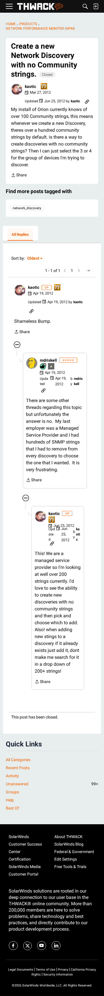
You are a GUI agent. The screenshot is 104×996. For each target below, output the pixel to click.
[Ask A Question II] (44, 86)
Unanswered (52, 784)
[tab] (20, 235)
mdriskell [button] (48, 360)
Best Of (12, 808)
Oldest (33, 258)
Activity (12, 776)
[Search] (85, 6)
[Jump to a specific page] (88, 270)
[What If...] (51, 366)
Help (10, 800)
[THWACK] (40, 6)
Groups (12, 792)
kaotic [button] (30, 86)
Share (19, 176)
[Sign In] (95, 6)
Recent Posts (17, 767)
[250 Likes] (43, 366)
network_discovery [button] (27, 208)
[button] (17, 89)
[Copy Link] (86, 101)
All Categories (18, 759)
